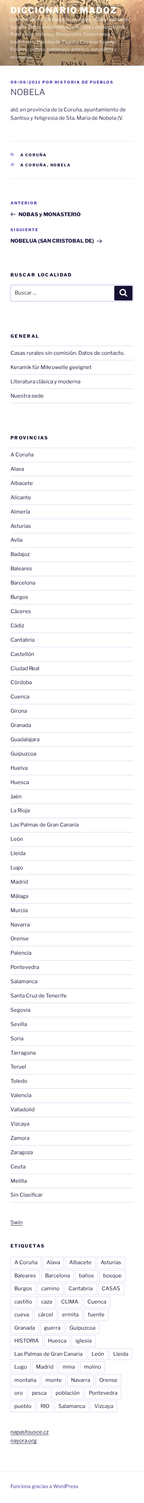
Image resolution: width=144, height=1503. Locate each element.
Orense (19, 939)
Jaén (16, 796)
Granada (20, 725)
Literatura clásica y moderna (45, 381)
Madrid (19, 882)
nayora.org (23, 1441)
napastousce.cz (29, 1432)
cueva (21, 1315)
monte (53, 1380)
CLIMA (69, 1302)
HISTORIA (26, 1341)
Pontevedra (24, 967)
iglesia (83, 1341)
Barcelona (22, 583)
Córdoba (21, 682)
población (68, 1393)
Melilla (18, 1181)
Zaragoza (21, 1152)
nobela (60, 165)
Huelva (19, 768)
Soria (16, 1038)
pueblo (22, 1406)
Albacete (21, 483)
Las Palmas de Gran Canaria (44, 825)
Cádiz (17, 626)
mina (69, 1367)
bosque (112, 1276)
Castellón (22, 654)
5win (16, 1222)
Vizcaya (19, 1124)
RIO (45, 1406)
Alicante (20, 497)
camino (50, 1288)
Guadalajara (24, 739)
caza (46, 1302)
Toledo (18, 1081)
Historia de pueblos (84, 82)
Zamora (19, 1138)
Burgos (19, 597)
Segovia (20, 1010)
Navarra (20, 925)
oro (18, 1393)
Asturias (20, 526)
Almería (20, 512)
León (16, 839)
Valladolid (22, 1109)
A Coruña (33, 154)
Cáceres (20, 611)
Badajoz (20, 554)
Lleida (18, 853)
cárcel (45, 1315)
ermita (70, 1315)
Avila (16, 540)
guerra (52, 1328)
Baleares (21, 568)
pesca (39, 1393)
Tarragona (23, 1053)
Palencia (20, 953)
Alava (17, 469)
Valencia (20, 1095)
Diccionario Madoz (63, 10)
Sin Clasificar (26, 1195)
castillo (23, 1302)
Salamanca (23, 981)
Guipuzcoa (23, 754)
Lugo (16, 867)
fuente (96, 1315)
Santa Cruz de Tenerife (38, 996)
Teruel (18, 1067)
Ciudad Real (24, 668)
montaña (25, 1380)
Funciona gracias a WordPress (44, 1486)
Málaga (19, 896)
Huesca (19, 782)
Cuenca (19, 697)
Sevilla (18, 1024)
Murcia (19, 910)
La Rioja (20, 810)
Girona (18, 711)
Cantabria (22, 640)
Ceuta (18, 1167)
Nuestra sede (27, 396)
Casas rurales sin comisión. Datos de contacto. (67, 353)
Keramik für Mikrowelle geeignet (51, 367)
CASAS (111, 1288)
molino (92, 1367)
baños (86, 1276)
